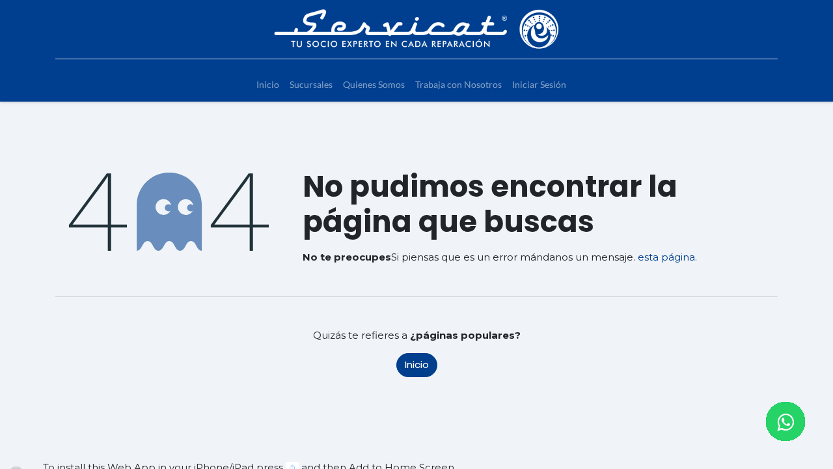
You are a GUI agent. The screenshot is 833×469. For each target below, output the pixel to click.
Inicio (417, 364)
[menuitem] (267, 84)
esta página (666, 257)
